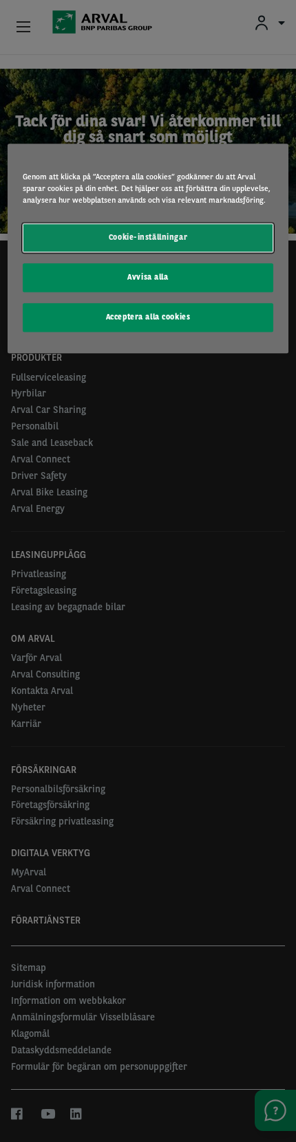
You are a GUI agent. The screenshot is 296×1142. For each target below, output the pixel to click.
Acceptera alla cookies (148, 317)
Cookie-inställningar (148, 238)
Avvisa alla (147, 277)
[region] (148, 249)
